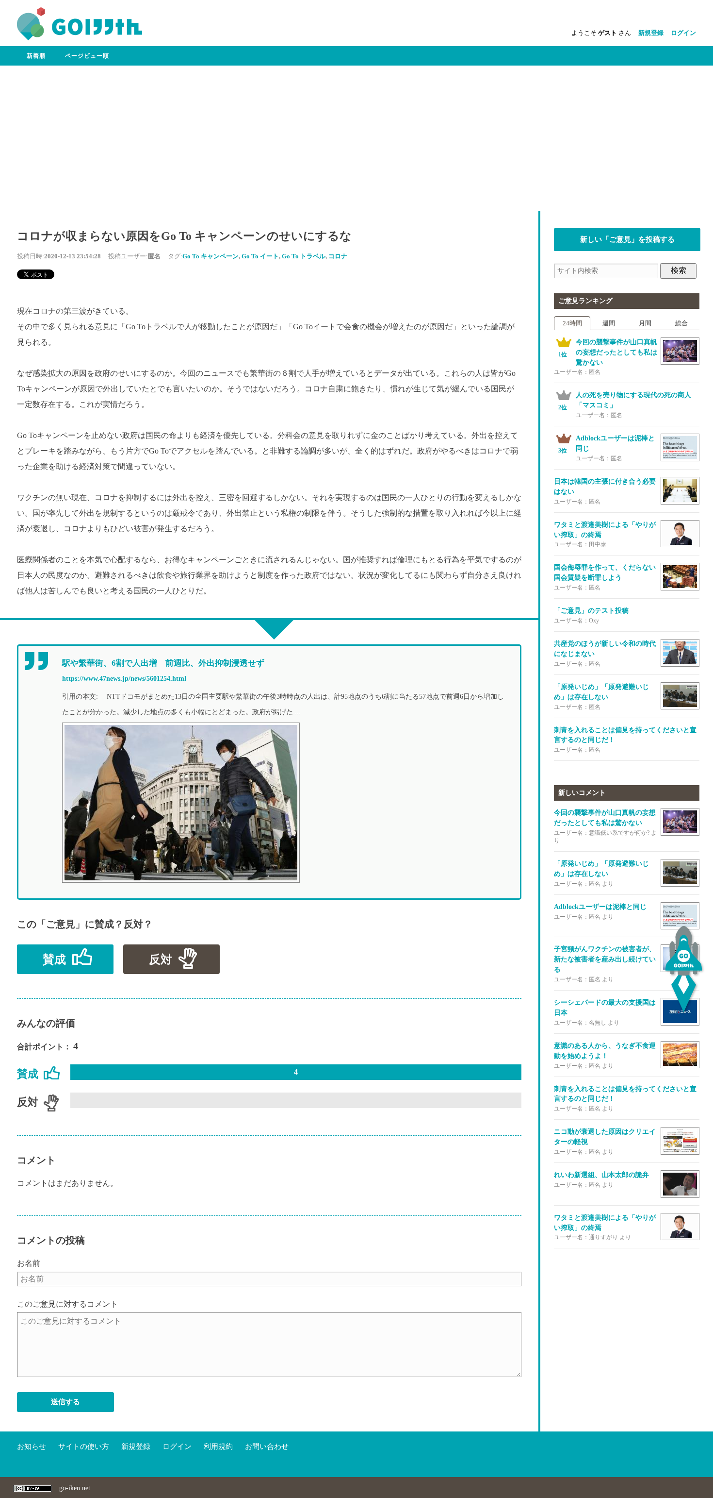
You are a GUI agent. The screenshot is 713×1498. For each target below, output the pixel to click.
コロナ (337, 256)
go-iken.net (74, 1488)
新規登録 (651, 32)
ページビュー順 (87, 55)
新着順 (36, 55)
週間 (608, 323)
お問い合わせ (267, 1446)
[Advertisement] (356, 138)
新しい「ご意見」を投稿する (627, 239)
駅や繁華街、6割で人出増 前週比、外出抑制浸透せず (163, 663)
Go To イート (260, 256)
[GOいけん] (79, 38)
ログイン (683, 32)
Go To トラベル (303, 256)
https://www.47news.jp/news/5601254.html (124, 678)
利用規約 (218, 1446)
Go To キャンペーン (210, 256)
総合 (681, 323)
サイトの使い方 (83, 1446)
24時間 (572, 323)
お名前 (28, 1263)
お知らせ (31, 1446)
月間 (645, 323)
